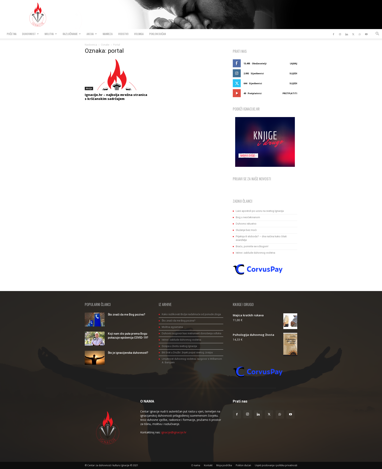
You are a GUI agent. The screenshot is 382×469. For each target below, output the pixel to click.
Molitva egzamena (172, 326)
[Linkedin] (347, 34)
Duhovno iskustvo (246, 223)
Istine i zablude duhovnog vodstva (255, 252)
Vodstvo (123, 34)
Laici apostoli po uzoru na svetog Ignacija (260, 210)
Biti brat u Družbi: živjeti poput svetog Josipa (187, 352)
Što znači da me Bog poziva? (126, 314)
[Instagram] (340, 34)
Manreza (108, 34)
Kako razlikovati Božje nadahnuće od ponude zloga (191, 314)
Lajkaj (293, 63)
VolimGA (139, 34)
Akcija (90, 34)
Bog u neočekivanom (248, 217)
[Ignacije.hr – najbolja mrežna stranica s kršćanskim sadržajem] (117, 74)
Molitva (49, 34)
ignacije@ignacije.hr (173, 432)
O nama (195, 465)
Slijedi (293, 73)
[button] (377, 34)
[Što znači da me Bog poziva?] (95, 319)
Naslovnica (91, 44)
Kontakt (208, 465)
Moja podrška (224, 465)
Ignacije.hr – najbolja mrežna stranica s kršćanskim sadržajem (116, 97)
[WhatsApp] (360, 34)
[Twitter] (353, 34)
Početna (12, 34)
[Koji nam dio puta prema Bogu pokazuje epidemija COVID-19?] (95, 339)
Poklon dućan (157, 34)
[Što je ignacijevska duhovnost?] (95, 358)
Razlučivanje (70, 34)
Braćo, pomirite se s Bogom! (252, 246)
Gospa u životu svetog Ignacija (179, 346)
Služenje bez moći (246, 230)
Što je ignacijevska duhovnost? (128, 352)
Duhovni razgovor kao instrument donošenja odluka (191, 333)
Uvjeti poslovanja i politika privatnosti (276, 465)
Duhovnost (29, 34)
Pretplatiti (290, 93)
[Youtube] (366, 34)
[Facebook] (333, 34)
